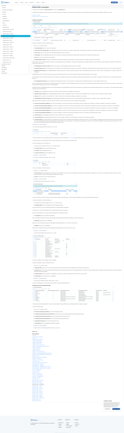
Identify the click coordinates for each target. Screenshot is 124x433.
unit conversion (71, 137)
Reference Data (6, 27)
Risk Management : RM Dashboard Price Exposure (41, 368)
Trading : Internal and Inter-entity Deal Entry (40, 346)
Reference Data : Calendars (8, 33)
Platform (16, 2)
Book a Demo (114, 2)
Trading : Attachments (36, 350)
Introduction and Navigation (7, 9)
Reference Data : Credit (7, 40)
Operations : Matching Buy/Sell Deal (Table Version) (42, 354)
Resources (32, 2)
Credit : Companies (36, 370)
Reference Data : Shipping (8, 55)
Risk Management (5, 20)
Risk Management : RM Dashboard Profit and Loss (41, 366)
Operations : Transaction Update (38, 351)
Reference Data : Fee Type (8, 46)
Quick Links (4, 12)
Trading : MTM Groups (36, 347)
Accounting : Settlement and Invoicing (39, 362)
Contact (37, 2)
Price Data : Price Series (36, 373)
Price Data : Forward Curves (37, 374)
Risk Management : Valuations (38, 365)
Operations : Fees (35, 355)
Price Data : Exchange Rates (37, 376)
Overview (4, 7)
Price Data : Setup (35, 378)
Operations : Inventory (36, 358)
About (26, 2)
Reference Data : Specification (9, 57)
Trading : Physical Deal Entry (37, 339)
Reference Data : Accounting (8, 29)
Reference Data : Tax (7, 60)
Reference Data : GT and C (8, 49)
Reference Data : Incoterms (8, 51)
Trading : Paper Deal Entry (37, 340)
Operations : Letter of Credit (37, 359)
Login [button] (121, 2)
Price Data (4, 25)
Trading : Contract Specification (38, 345)
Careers (43, 2)
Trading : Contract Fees (36, 343)
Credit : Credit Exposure (36, 369)
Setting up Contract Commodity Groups (40, 16)
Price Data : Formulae (36, 377)
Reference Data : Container (8, 38)
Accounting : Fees (35, 361)
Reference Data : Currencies (8, 42)
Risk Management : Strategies (38, 364)
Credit (3, 22)
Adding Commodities (36, 15)
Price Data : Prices (35, 372)
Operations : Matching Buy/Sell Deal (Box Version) (41, 353)
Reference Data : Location (8, 53)
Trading (4, 14)
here (36, 78)
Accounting (4, 18)
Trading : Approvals (36, 349)
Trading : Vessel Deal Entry (37, 342)
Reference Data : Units (7, 62)
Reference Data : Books (7, 31)
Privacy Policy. (115, 406)
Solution (21, 2)
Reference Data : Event (7, 44)
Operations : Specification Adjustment (39, 357)
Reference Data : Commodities (9, 36)
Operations (4, 16)
